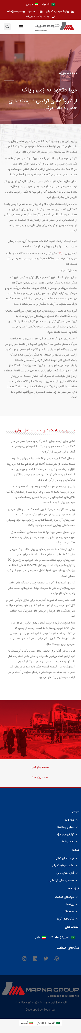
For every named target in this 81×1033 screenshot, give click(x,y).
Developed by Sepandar (41, 1010)
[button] (7, 26)
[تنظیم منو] (21, 26)
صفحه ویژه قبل (40, 767)
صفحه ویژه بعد (40, 777)
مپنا (61, 253)
